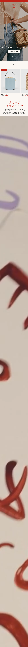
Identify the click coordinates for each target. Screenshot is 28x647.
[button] (4, 5)
